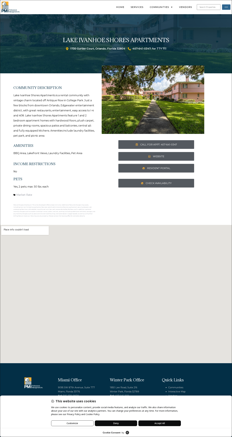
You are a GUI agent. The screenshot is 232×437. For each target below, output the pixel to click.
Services (137, 7)
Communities (159, 7)
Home (120, 7)
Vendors (185, 7)
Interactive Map (177, 391)
